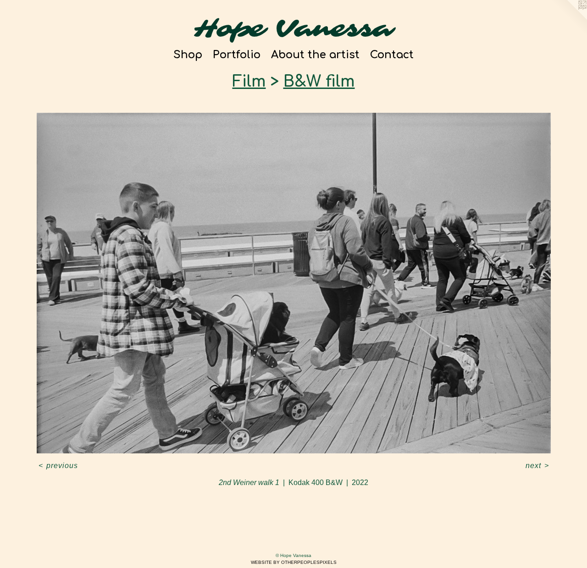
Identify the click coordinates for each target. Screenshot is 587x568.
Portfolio (236, 55)
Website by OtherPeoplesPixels (294, 562)
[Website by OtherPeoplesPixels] (568, 18)
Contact (392, 55)
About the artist (315, 55)
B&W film (319, 81)
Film (249, 81)
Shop (187, 55)
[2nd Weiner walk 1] (294, 283)
